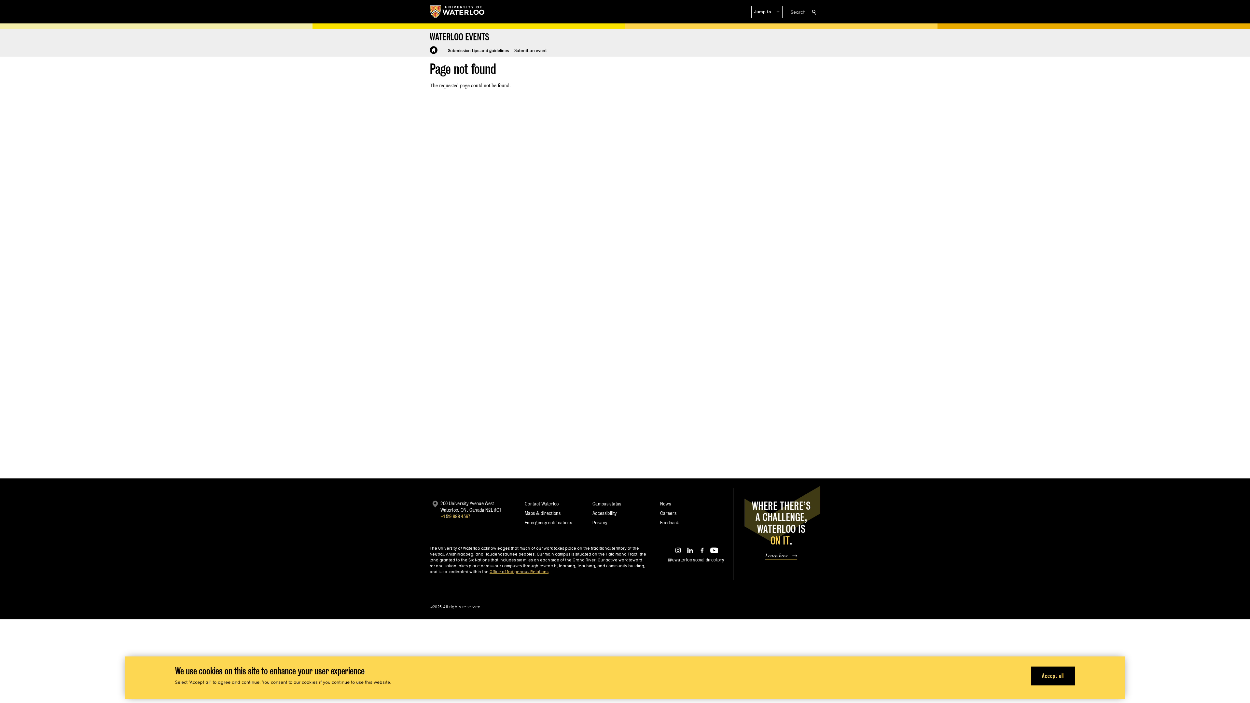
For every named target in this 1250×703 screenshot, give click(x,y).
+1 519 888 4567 (455, 516)
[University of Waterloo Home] (457, 11)
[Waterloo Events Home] (434, 50)
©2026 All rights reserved (455, 606)
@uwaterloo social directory (696, 559)
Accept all (1053, 675)
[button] (767, 12)
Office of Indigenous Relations (519, 571)
